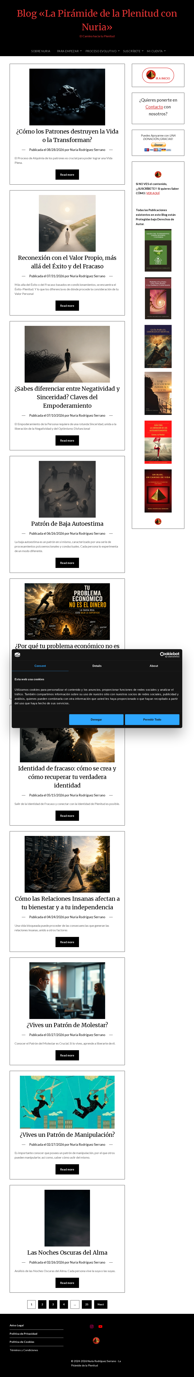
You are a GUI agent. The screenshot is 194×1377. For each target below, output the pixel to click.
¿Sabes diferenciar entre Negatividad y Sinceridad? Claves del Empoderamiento (67, 397)
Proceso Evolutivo (101, 51)
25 (86, 1304)
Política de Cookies (22, 1341)
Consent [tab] (40, 665)
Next (101, 1304)
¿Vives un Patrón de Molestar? (67, 1025)
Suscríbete (131, 51)
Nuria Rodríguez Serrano (87, 150)
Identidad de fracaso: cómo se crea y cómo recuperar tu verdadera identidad (67, 777)
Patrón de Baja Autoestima (67, 523)
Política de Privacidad (23, 1333)
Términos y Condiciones (24, 1350)
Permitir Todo (152, 719)
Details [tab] (97, 665)
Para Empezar (68, 51)
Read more (67, 174)
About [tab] (154, 665)
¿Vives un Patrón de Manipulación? (67, 1134)
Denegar (96, 719)
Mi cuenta (155, 51)
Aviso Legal (17, 1325)
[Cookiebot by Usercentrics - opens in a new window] (162, 655)
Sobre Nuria (40, 51)
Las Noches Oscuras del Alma (67, 1252)
